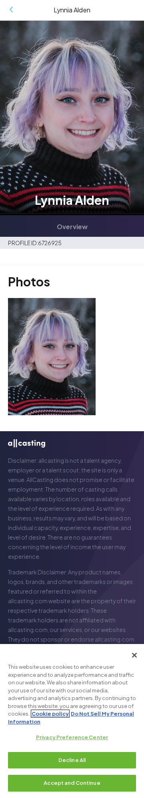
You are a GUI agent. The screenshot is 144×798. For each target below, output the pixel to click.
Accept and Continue (72, 783)
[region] (72, 721)
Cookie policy (50, 713)
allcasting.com (28, 600)
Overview (72, 226)
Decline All (72, 760)
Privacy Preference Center (72, 737)
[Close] (134, 655)
